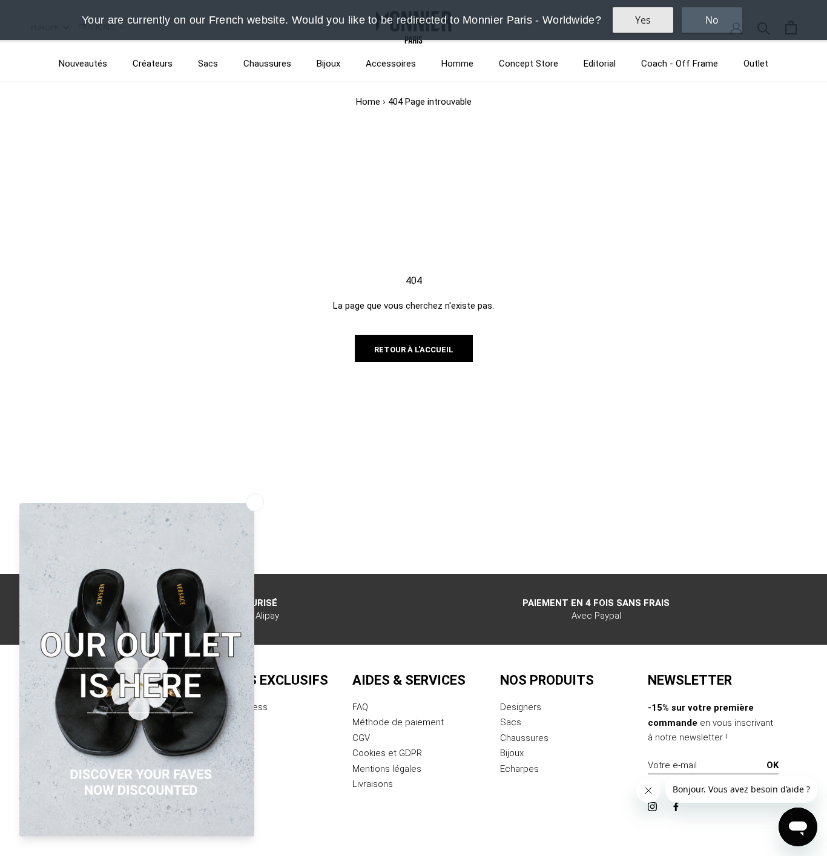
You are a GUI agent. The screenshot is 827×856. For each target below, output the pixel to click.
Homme (457, 63)
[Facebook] (675, 806)
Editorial (600, 63)
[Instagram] (652, 806)
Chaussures (267, 63)
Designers (520, 707)
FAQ (360, 707)
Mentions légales (386, 768)
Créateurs (153, 63)
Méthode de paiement (398, 722)
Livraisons (372, 784)
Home (368, 101)
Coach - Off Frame (679, 63)
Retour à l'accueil (413, 349)
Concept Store (528, 63)
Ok (772, 765)
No (712, 20)
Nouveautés (83, 63)
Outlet (755, 63)
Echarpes (519, 768)
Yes (643, 20)
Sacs (208, 63)
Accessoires (391, 63)
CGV (361, 738)
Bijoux (328, 63)
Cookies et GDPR (387, 753)
